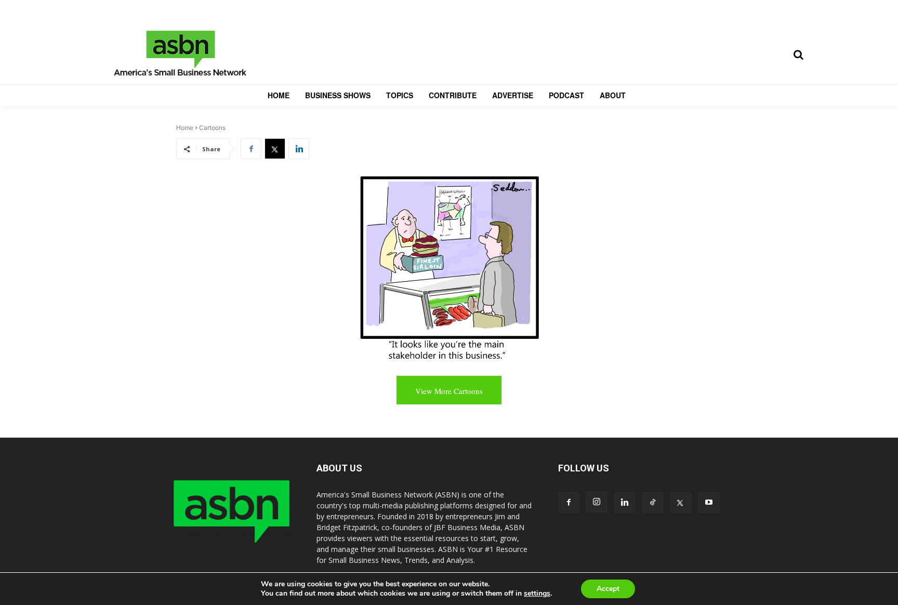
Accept (608, 589)
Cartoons (212, 127)
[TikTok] (652, 502)
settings (537, 593)
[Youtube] (708, 502)
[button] (798, 54)
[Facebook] (251, 148)
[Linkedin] (298, 148)
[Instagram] (596, 502)
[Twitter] (275, 148)
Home (184, 127)
